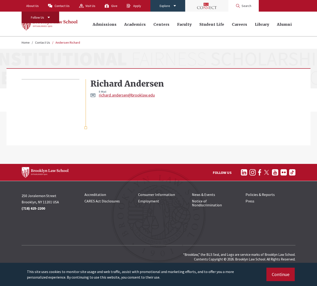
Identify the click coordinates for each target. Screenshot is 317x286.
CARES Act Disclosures (102, 201)
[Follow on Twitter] (266, 172)
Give (114, 6)
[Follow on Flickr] (284, 172)
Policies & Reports (260, 194)
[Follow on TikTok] (292, 172)
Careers (239, 24)
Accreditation (95, 194)
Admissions (104, 24)
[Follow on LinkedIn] (244, 172)
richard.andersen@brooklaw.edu (127, 95)
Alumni (284, 24)
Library (262, 24)
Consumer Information (156, 194)
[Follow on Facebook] (259, 172)
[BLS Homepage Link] (50, 23)
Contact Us (62, 6)
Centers (161, 24)
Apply (137, 6)
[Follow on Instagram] (252, 172)
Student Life (211, 24)
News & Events (203, 194)
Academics (135, 24)
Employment (148, 201)
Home (26, 42)
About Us (32, 6)
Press (250, 201)
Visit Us (90, 6)
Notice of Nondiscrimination (207, 203)
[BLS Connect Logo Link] (206, 6)
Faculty (184, 24)
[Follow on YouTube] (275, 172)
